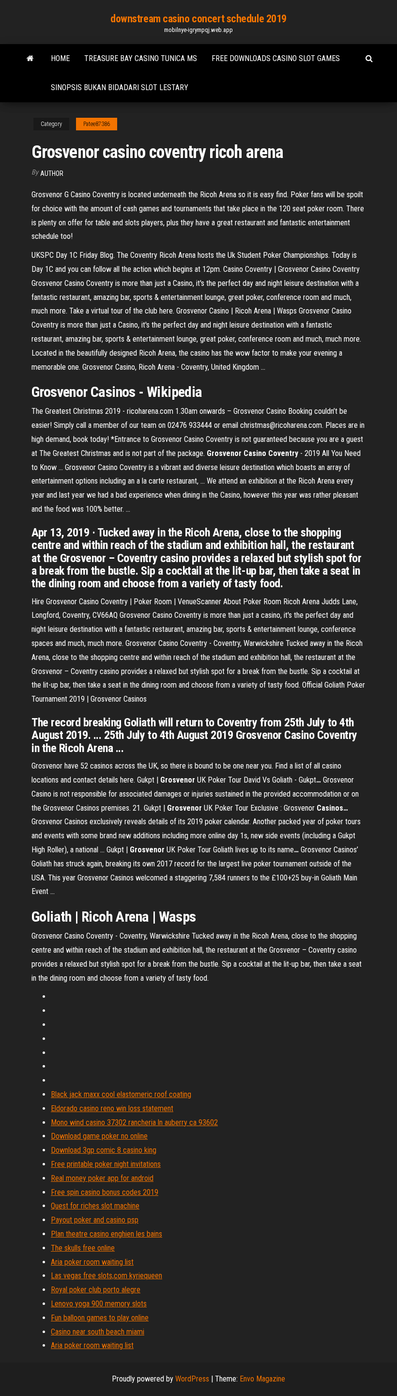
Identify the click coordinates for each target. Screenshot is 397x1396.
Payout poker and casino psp (94, 1219)
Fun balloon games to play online (100, 1317)
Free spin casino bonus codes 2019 (104, 1192)
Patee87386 (96, 124)
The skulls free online (83, 1248)
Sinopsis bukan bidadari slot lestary (119, 87)
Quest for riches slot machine (95, 1205)
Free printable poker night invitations (106, 1164)
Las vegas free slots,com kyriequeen (106, 1275)
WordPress (192, 1378)
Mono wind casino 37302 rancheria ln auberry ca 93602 (134, 1122)
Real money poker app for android (102, 1178)
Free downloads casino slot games (276, 58)
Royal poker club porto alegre (95, 1289)
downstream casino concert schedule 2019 (198, 19)
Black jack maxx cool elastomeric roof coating (121, 1094)
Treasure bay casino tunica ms (140, 58)
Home (60, 58)
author (51, 173)
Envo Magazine (262, 1378)
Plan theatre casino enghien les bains (106, 1234)
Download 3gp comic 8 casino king (103, 1150)
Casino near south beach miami (97, 1331)
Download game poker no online (99, 1136)
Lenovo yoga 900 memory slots (99, 1303)
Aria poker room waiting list (92, 1262)
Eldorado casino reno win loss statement (112, 1108)
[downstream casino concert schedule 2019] (30, 58)
